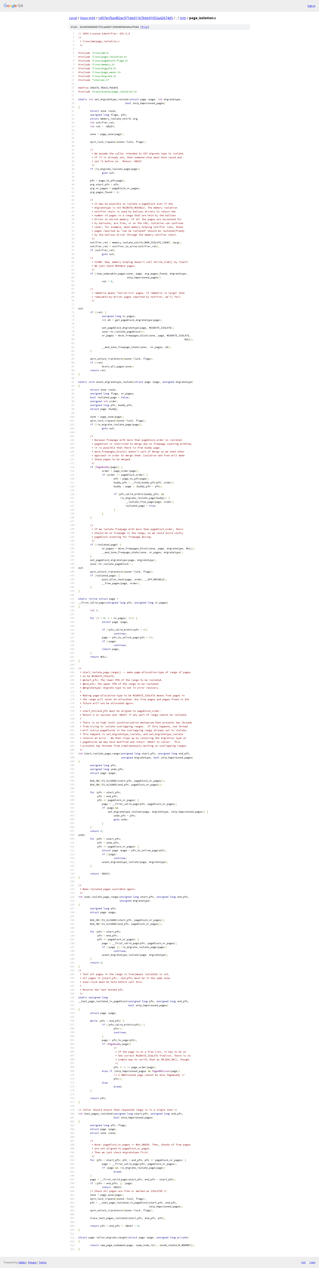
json (312, 1262)
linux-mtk (87, 18)
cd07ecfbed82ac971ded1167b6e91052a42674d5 (135, 18)
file (145, 27)
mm (183, 18)
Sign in (311, 6)
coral (73, 18)
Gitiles (22, 1262)
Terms (43, 1262)
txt (303, 1262)
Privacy (32, 1262)
